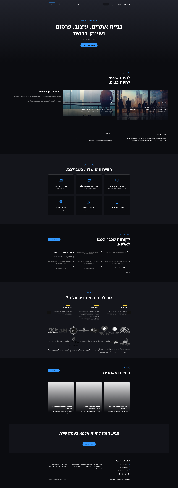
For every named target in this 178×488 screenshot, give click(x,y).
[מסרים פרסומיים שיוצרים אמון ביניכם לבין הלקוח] (89, 398)
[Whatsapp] (122, 474)
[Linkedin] (119, 474)
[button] (54, 239)
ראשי (106, 4)
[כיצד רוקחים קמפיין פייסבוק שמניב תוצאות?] (61, 398)
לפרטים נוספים (118, 191)
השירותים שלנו (90, 4)
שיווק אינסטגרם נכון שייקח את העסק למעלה (118, 407)
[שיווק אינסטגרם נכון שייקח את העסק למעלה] (117, 398)
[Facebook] (128, 474)
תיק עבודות (77, 4)
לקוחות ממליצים (66, 4)
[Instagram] (125, 474)
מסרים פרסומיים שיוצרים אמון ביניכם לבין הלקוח (91, 407)
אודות (99, 4)
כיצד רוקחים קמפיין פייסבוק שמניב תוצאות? (61, 407)
